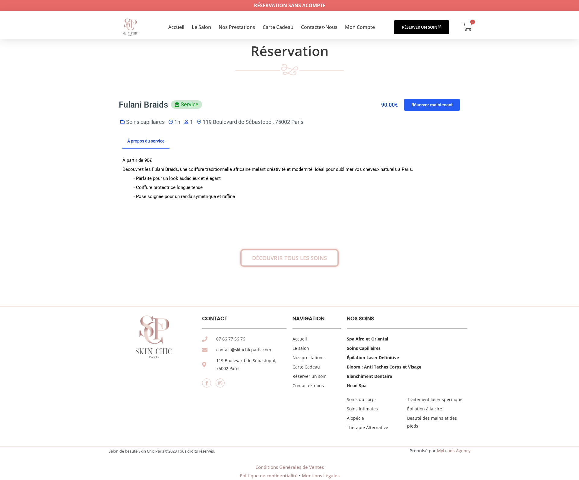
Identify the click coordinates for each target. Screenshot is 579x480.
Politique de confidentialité (269, 475)
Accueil (176, 27)
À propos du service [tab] (146, 141)
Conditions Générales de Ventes (289, 467)
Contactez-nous (319, 27)
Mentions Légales (321, 475)
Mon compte (360, 27)
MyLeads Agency (453, 450)
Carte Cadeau (278, 27)
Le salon (201, 27)
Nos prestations (237, 27)
